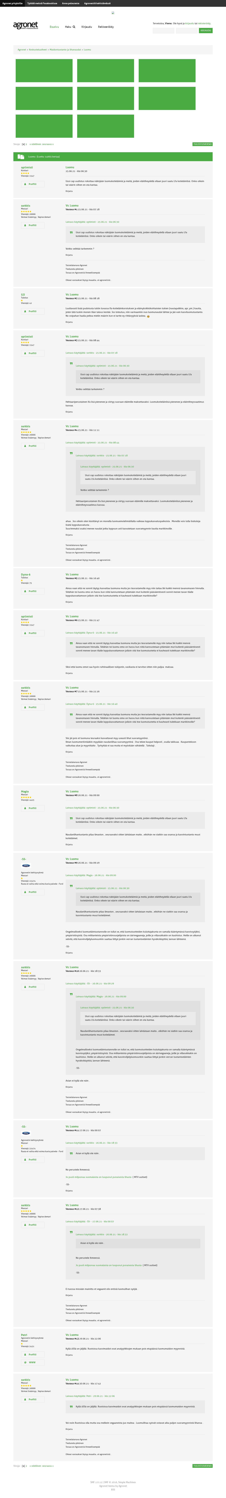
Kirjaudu (86, 26)
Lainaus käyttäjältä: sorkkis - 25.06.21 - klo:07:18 (91, 352)
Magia (25, 791)
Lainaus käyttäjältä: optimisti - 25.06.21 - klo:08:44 (92, 442)
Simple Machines (127, 1482)
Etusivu (54, 26)
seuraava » (48, 144)
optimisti (27, 167)
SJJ (23, 294)
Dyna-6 (25, 574)
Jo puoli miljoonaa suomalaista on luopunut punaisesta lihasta (98, 1177)
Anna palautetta (70, 3)
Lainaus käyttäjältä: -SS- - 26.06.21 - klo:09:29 (90, 983)
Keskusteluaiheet (38, 49)
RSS (113, 1489)
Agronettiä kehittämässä (97, 3)
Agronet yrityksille (12, 3)
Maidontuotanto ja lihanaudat (65, 49)
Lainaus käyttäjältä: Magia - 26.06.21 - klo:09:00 (91, 875)
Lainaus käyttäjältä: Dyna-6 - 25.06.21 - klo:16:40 (91, 632)
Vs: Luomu (72, 205)
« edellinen (35, 144)
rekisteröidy (204, 23)
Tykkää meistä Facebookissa (42, 3)
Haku (68, 26)
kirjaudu (189, 23)
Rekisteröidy (106, 26)
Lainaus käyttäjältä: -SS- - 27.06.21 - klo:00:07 (90, 1221)
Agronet (22, 49)
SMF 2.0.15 (96, 1482)
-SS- (23, 859)
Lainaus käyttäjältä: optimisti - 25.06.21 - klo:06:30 (92, 222)
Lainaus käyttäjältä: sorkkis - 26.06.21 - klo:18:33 (91, 1142)
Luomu (87, 49)
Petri (24, 1335)
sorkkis (25, 205)
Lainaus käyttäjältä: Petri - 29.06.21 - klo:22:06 (90, 1396)
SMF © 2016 (110, 1482)
